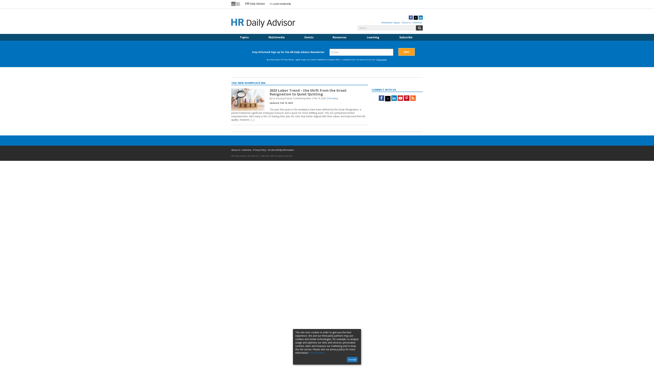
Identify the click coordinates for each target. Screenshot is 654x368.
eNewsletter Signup (390, 22)
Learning (373, 37)
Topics (244, 37)
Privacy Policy (259, 150)
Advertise (417, 22)
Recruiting (333, 98)
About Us (406, 22)
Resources (339, 37)
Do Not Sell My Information (281, 150)
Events (309, 37)
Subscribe (405, 37)
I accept (352, 359)
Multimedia (277, 37)
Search (419, 27)
